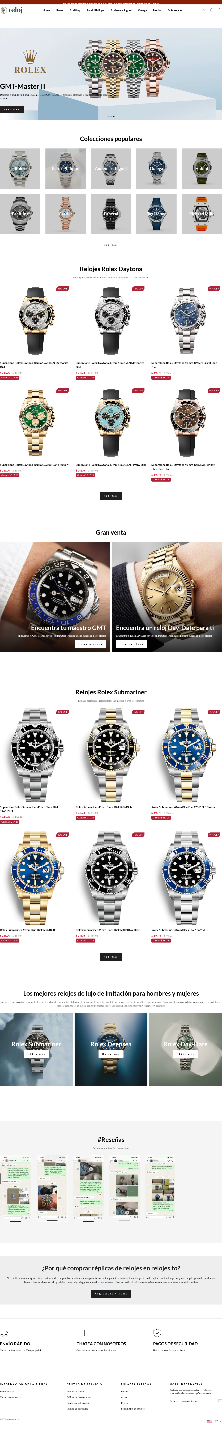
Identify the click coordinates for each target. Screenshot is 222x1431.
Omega (142, 10)
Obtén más (36, 1054)
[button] (108, 116)
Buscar (124, 1391)
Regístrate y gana (111, 1293)
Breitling (75, 10)
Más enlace (175, 10)
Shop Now (11, 109)
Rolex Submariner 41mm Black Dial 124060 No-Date (108, 930)
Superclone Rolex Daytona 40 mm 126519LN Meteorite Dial (110, 365)
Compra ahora (90, 644)
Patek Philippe (95, 10)
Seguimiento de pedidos (132, 1408)
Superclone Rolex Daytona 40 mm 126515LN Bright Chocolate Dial (183, 467)
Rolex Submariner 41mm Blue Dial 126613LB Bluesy (183, 807)
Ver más (111, 245)
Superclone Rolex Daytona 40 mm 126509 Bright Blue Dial (184, 365)
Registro (125, 1403)
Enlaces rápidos (136, 1384)
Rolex (59, 10)
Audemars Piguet (121, 10)
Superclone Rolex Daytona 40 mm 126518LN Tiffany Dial (111, 465)
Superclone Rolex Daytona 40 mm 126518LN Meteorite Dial (34, 365)
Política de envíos (75, 1391)
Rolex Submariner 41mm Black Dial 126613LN (104, 807)
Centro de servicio (84, 1384)
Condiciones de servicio (78, 1403)
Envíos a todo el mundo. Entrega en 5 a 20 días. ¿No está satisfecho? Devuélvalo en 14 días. (111, 3)
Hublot (157, 10)
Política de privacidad (77, 1408)
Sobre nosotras (7, 1391)
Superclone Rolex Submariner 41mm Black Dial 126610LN (29, 809)
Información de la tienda (24, 1384)
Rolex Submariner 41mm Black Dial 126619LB (179, 930)
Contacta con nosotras (10, 1397)
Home (46, 10)
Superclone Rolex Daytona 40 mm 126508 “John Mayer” (34, 465)
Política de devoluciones (79, 1397)
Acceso (124, 1397)
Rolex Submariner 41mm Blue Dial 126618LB (27, 930)
